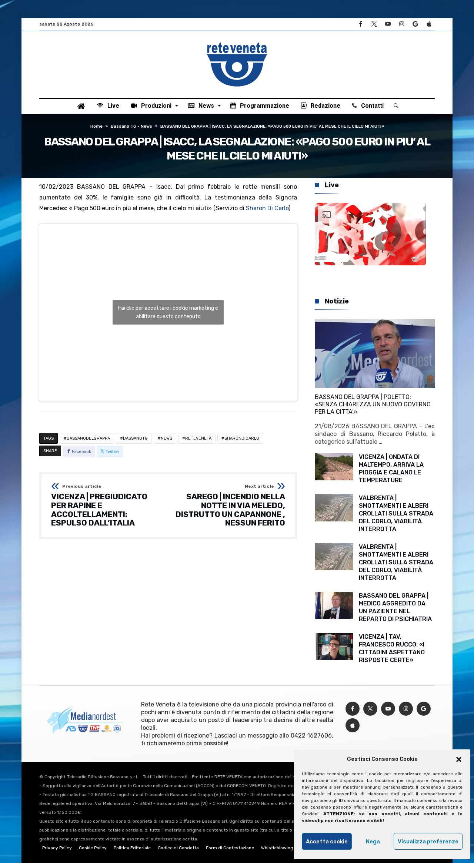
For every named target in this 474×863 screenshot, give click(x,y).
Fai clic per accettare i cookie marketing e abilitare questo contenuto (168, 312)
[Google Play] (415, 24)
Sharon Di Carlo (267, 208)
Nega (373, 841)
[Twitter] (374, 24)
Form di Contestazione (230, 847)
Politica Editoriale (132, 847)
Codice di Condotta (178, 847)
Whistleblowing (277, 847)
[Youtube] (388, 24)
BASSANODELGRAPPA (88, 438)
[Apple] (429, 24)
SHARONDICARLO (241, 438)
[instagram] (401, 24)
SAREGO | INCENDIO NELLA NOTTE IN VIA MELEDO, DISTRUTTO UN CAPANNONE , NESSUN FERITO (230, 505)
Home (96, 126)
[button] (459, 759)
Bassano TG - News (131, 126)
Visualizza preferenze (428, 841)
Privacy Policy (57, 847)
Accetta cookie (327, 841)
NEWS (166, 438)
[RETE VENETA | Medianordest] (237, 42)
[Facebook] (360, 24)
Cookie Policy (93, 847)
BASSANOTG (135, 438)
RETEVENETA (198, 438)
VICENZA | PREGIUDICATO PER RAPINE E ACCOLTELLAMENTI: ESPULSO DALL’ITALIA (99, 505)
